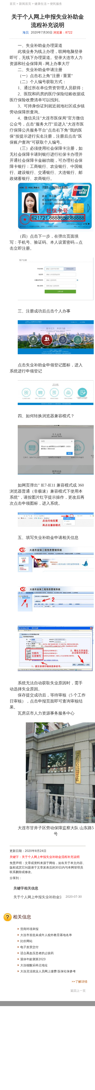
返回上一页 (78, 990)
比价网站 (26, 941)
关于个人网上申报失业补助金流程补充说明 (47, 21)
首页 (13, 4)
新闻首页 (25, 4)
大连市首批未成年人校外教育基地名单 (46, 935)
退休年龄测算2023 (33, 959)
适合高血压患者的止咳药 (37, 953)
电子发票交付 (29, 947)
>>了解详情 (79, 981)
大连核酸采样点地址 (34, 965)
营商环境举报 (29, 929)
